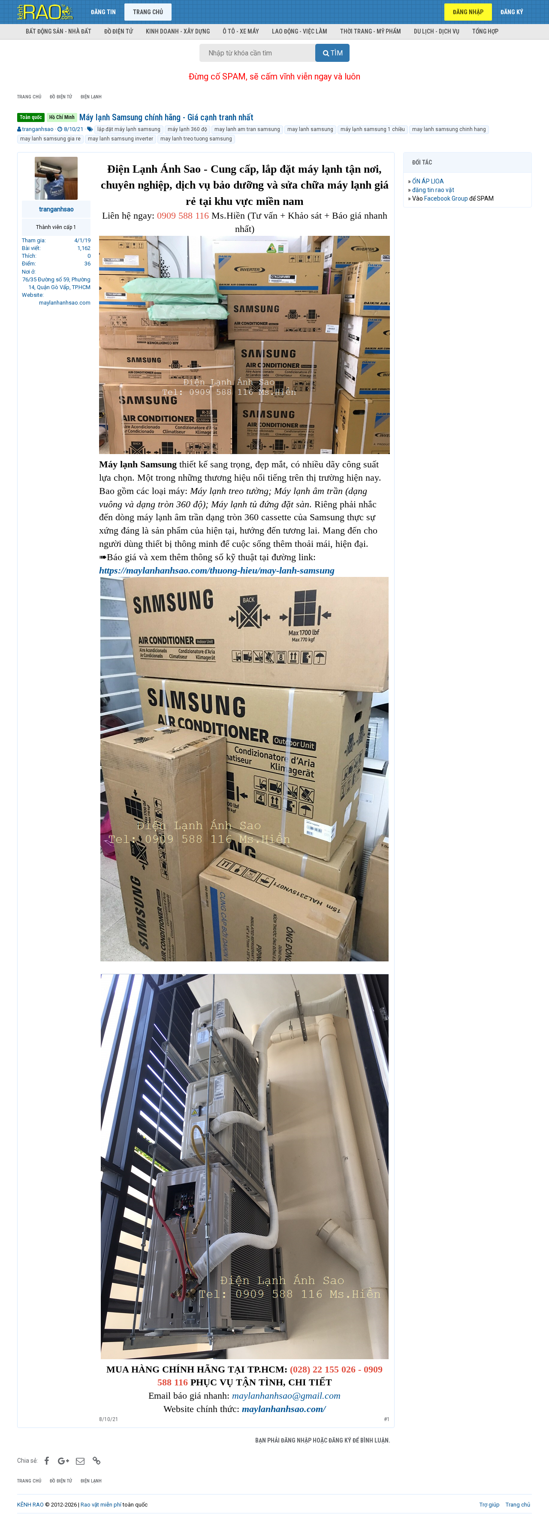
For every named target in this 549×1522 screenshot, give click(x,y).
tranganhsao (38, 129)
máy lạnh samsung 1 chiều (373, 129)
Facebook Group (446, 198)
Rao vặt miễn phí (101, 1504)
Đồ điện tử (118, 31)
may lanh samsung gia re (50, 139)
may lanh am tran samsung (247, 129)
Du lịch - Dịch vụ (436, 31)
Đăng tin (103, 12)
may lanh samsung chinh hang (449, 129)
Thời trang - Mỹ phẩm (370, 31)
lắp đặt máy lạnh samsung (128, 129)
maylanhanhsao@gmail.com (286, 1395)
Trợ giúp (490, 1504)
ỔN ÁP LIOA (428, 181)
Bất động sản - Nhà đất (58, 31)
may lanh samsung (310, 129)
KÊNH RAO (30, 1504)
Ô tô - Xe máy (241, 31)
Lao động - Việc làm (299, 31)
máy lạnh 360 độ (187, 129)
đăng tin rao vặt (433, 189)
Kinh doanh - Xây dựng (178, 31)
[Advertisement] (467, 345)
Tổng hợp (485, 31)
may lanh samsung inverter (120, 139)
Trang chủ (148, 12)
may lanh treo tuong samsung (196, 139)
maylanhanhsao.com (64, 302)
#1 (387, 1419)
